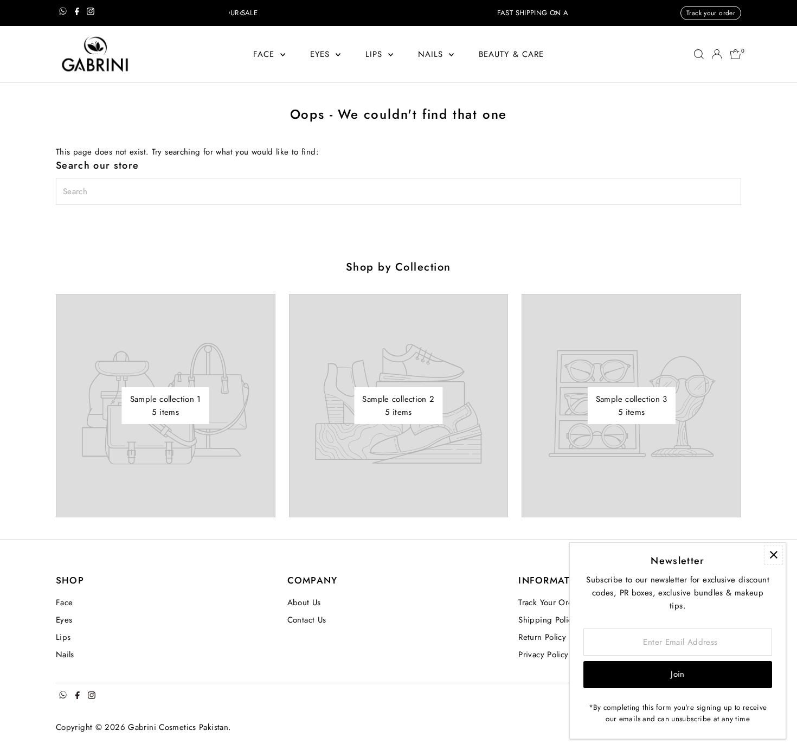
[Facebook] (77, 13)
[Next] (555, 13)
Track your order (710, 13)
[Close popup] (773, 555)
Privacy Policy (543, 655)
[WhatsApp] (63, 13)
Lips (375, 54)
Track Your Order (549, 602)
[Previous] (241, 13)
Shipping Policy (547, 620)
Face (265, 54)
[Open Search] (699, 54)
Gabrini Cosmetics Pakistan (178, 727)
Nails (432, 54)
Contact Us (306, 620)
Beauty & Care (511, 54)
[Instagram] (90, 13)
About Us (304, 602)
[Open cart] (735, 54)
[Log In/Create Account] (717, 54)
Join (678, 674)
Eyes (321, 54)
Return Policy (542, 637)
